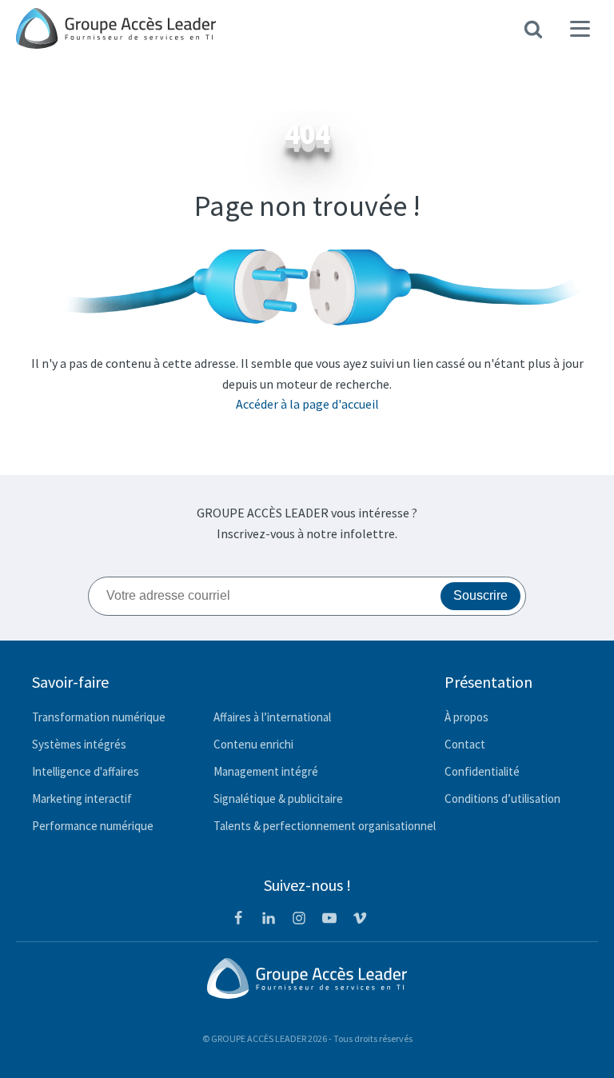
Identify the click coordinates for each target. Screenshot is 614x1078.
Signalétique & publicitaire (278, 798)
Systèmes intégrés (79, 744)
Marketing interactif (82, 798)
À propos (466, 717)
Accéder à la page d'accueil (307, 404)
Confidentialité (482, 771)
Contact (465, 744)
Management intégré (265, 771)
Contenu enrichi (253, 744)
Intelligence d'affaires (85, 771)
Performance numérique (93, 825)
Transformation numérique (98, 717)
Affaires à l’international (272, 717)
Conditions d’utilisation (502, 798)
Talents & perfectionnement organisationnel (324, 825)
